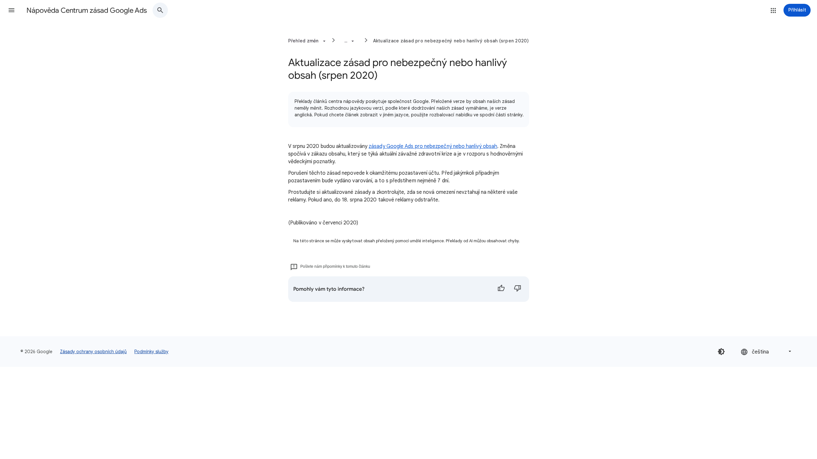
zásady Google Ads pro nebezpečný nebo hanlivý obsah (433, 146)
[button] (11, 10)
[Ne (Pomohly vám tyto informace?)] (517, 289)
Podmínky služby (151, 351)
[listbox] (767, 351)
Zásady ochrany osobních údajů (93, 351)
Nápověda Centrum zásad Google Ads (86, 10)
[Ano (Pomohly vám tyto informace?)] (501, 289)
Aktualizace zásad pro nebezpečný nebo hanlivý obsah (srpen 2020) (451, 41)
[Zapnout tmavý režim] (721, 351)
